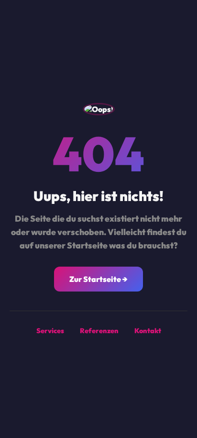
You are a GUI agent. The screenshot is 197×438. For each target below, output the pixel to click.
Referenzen (99, 330)
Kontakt (147, 330)
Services (50, 330)
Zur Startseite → (98, 279)
